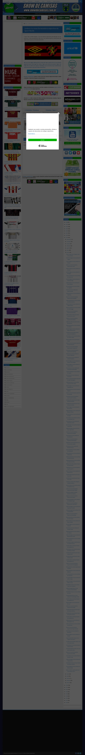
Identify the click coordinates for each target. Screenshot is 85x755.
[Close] (58, 114)
